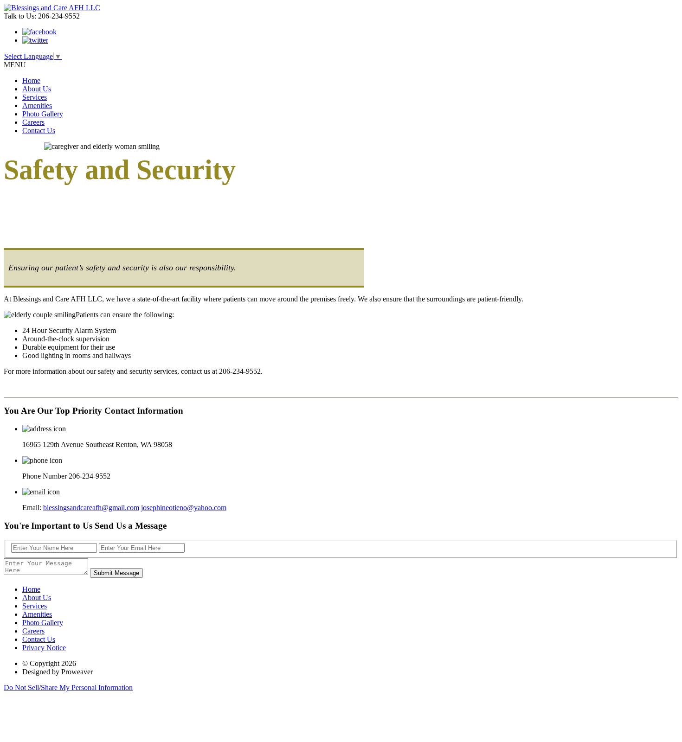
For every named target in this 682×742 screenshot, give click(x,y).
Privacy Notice (44, 648)
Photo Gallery (42, 114)
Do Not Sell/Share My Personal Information (68, 687)
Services (34, 97)
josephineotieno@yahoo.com (183, 508)
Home (31, 80)
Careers (33, 122)
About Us (36, 89)
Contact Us (38, 130)
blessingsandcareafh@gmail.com (91, 508)
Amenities (37, 105)
